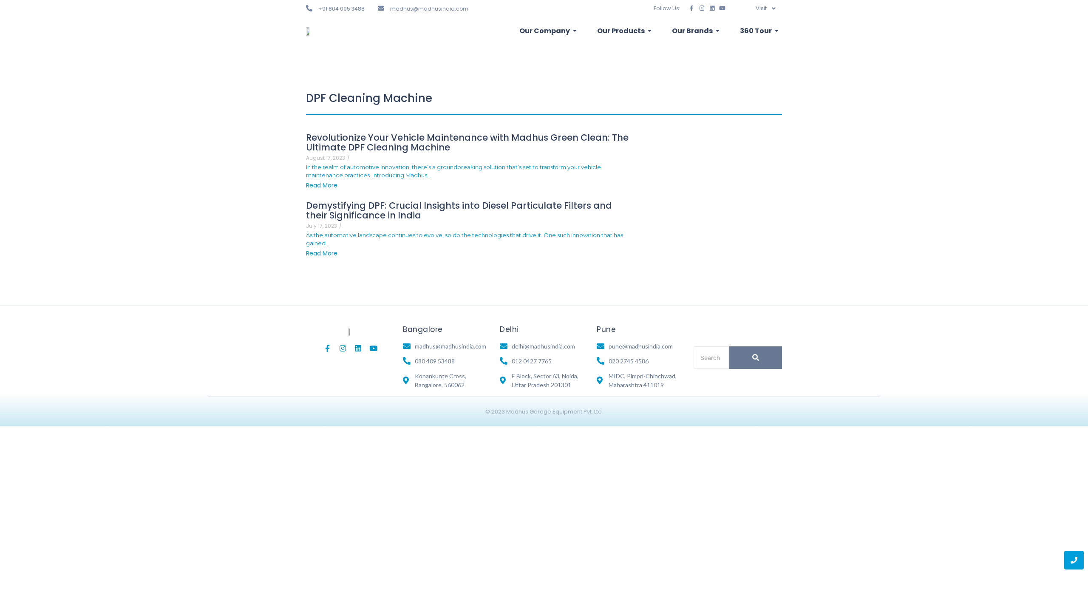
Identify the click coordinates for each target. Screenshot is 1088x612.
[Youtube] (722, 8)
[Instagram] (702, 8)
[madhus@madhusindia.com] (381, 8)
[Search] (755, 357)
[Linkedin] (712, 8)
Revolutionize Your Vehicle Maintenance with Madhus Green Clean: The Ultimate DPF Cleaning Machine (467, 142)
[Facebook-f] (691, 8)
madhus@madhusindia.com (429, 8)
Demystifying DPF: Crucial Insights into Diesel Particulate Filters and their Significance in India (459, 210)
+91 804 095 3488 (341, 8)
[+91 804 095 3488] (309, 8)
